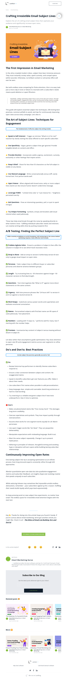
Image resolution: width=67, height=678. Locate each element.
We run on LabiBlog (35, 675)
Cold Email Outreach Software (46, 665)
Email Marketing (14, 10)
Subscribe (55, 3)
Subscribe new (33, 590)
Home (7, 10)
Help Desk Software (18, 665)
